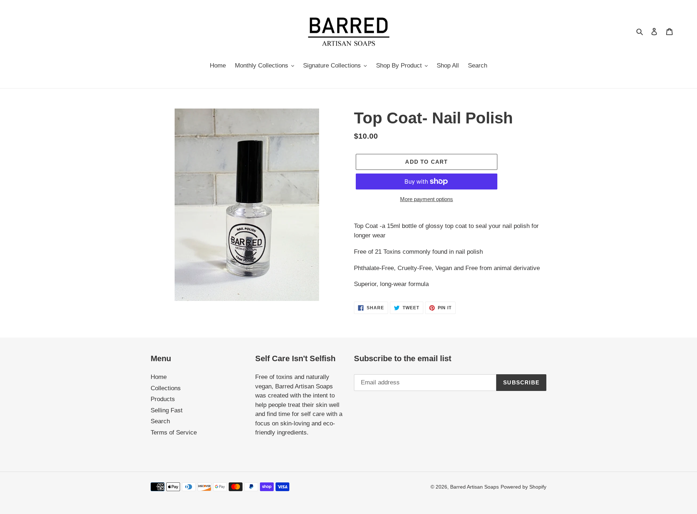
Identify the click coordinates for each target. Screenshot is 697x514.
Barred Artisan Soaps (474, 487)
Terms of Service (174, 432)
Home (159, 377)
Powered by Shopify (523, 487)
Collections (166, 388)
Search (160, 421)
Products (163, 399)
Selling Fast (167, 410)
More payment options (426, 199)
